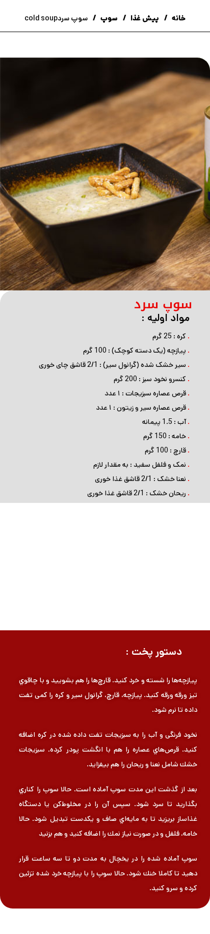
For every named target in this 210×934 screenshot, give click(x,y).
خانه (178, 18)
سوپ (108, 18)
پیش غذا (144, 18)
